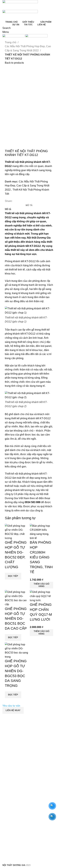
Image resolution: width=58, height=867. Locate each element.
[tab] (29, 205)
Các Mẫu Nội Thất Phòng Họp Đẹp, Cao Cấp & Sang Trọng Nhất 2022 (28, 48)
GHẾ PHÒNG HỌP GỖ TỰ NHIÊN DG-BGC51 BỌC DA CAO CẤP (16, 618)
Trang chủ (11, 42)
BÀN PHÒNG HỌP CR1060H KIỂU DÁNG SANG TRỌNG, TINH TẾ (41, 557)
